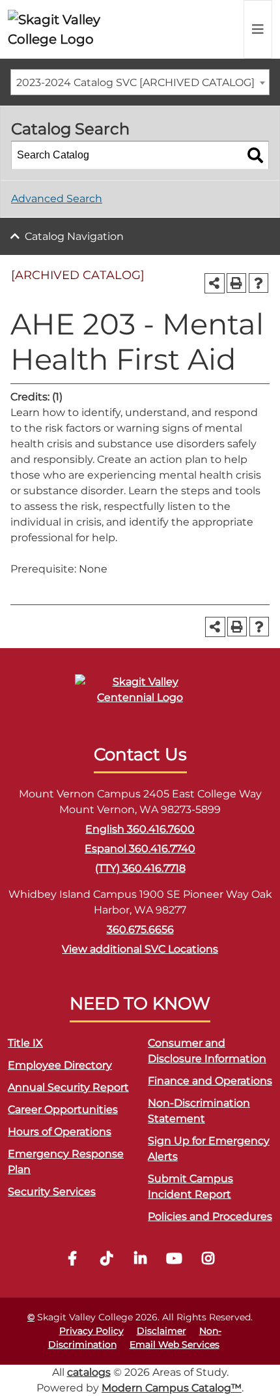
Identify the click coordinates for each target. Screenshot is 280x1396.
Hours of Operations (59, 1131)
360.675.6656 (140, 929)
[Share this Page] (214, 283)
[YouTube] (173, 1260)
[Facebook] (72, 1260)
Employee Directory (60, 1065)
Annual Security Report (68, 1087)
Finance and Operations (210, 1081)
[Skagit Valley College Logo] (65, 29)
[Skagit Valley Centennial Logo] (140, 695)
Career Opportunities (63, 1109)
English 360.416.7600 (140, 829)
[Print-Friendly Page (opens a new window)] (236, 283)
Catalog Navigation (74, 236)
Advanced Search (56, 198)
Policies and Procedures (210, 1216)
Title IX (25, 1043)
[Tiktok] (106, 1260)
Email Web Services (174, 1344)
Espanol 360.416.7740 (140, 848)
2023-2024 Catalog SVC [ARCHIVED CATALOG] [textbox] (135, 82)
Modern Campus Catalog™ (172, 1388)
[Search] (255, 155)
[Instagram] (207, 1260)
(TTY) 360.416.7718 (140, 868)
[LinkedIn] (140, 1260)
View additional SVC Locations (140, 949)
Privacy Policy (91, 1331)
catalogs (89, 1372)
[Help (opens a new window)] (258, 283)
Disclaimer (161, 1331)
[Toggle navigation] (258, 29)
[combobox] (140, 82)
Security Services (52, 1191)
